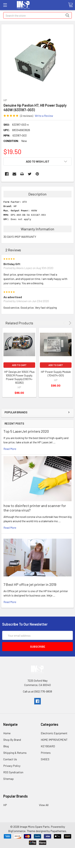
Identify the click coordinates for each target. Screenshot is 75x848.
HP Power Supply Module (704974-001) (56, 373)
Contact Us (10, 759)
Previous (65, 323)
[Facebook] (6, 174)
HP (5, 805)
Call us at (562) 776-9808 (37, 691)
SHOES (45, 759)
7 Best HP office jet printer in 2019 (29, 584)
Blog (6, 746)
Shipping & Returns (15, 752)
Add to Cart (19, 365)
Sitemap (8, 778)
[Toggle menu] (5, 5)
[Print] (22, 174)
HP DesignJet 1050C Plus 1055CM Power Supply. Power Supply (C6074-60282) (19, 377)
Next (69, 323)
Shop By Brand (12, 739)
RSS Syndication (13, 772)
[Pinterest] (37, 174)
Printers (46, 752)
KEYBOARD (48, 746)
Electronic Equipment (54, 733)
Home (7, 733)
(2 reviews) (26, 115)
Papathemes (58, 831)
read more (9, 448)
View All (43, 805)
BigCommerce (16, 831)
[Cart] (70, 5)
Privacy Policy (11, 765)
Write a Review (44, 115)
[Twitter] (29, 174)
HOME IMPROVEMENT (54, 739)
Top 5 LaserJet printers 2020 (26, 431)
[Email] (14, 174)
